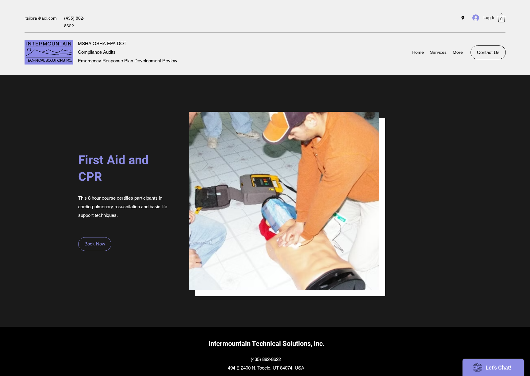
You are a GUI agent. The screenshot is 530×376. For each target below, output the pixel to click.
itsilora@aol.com (41, 18)
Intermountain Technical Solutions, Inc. (267, 343)
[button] (501, 18)
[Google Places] (463, 18)
